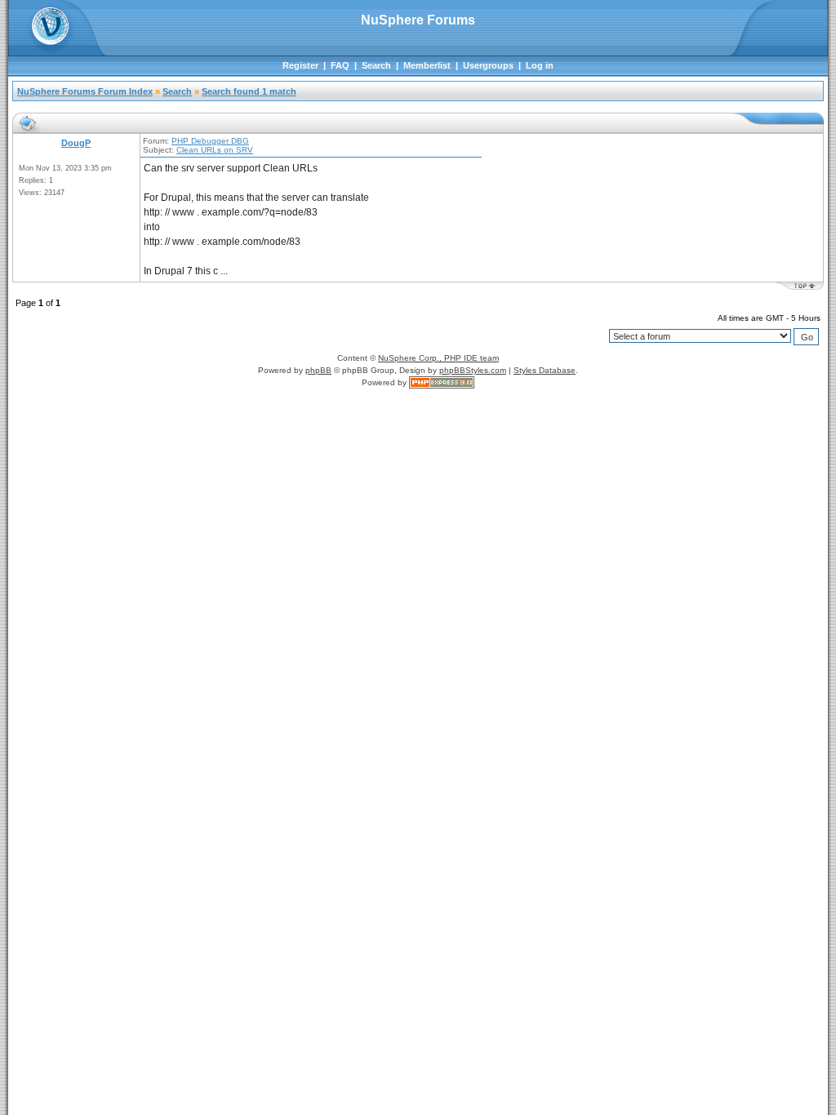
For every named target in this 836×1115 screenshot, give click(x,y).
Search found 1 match (249, 91)
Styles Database (545, 370)
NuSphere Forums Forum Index (85, 91)
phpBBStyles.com (472, 370)
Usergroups (488, 65)
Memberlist (427, 65)
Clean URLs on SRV (214, 149)
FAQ (340, 65)
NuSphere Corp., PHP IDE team (438, 357)
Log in (540, 65)
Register (300, 65)
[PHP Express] (441, 382)
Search (376, 65)
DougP (76, 143)
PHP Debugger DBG (210, 140)
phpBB (318, 370)
